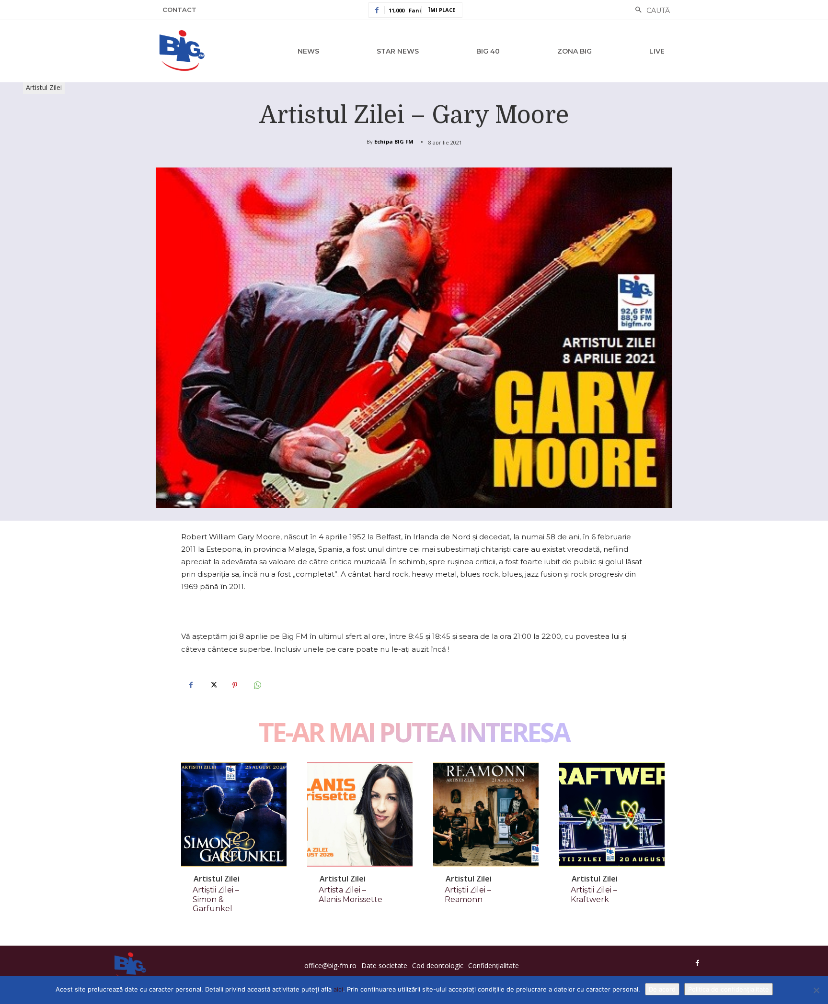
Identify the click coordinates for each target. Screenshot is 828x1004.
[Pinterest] (234, 685)
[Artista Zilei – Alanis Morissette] (360, 814)
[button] (650, 10)
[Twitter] (212, 685)
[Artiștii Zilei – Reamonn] (486, 814)
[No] (816, 990)
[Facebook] (190, 685)
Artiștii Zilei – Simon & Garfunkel (216, 899)
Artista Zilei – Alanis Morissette (350, 894)
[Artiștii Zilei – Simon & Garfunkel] (234, 814)
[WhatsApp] (256, 685)
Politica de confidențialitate (728, 989)
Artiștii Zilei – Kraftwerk (594, 894)
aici (338, 989)
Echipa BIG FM (394, 141)
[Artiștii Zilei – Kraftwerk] (612, 814)
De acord (662, 989)
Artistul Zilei (44, 87)
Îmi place (441, 9)
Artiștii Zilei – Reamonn (468, 894)
